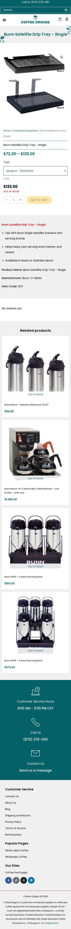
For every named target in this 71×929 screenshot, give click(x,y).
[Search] (66, 10)
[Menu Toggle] (4, 20)
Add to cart (39, 200)
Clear (6, 178)
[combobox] (31, 10)
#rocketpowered (49, 923)
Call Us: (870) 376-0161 (35, 2)
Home (6, 130)
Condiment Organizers (25, 130)
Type (6, 162)
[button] (62, 57)
